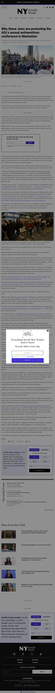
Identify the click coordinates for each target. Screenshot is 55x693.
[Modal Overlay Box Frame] (27, 346)
